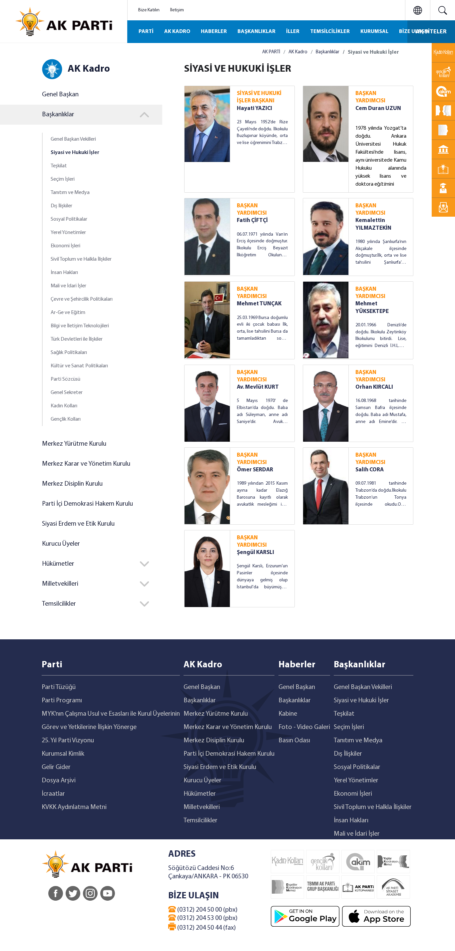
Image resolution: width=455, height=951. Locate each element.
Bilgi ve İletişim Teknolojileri (80, 326)
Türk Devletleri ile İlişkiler (77, 339)
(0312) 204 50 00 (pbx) (206, 910)
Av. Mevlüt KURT (258, 387)
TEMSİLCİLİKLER (330, 31)
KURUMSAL (374, 31)
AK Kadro (297, 52)
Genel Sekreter (67, 392)
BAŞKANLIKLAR (256, 31)
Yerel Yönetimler (68, 232)
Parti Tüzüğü (59, 687)
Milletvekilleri (202, 807)
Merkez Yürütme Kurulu (74, 444)
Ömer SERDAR (255, 470)
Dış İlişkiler (61, 206)
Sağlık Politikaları (69, 352)
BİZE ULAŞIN (414, 31)
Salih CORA (369, 470)
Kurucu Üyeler (61, 544)
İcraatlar (53, 794)
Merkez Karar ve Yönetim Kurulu (86, 464)
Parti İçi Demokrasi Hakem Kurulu (87, 504)
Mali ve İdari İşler (68, 286)
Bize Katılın (149, 10)
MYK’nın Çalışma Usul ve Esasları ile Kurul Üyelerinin (111, 714)
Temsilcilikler (201, 820)
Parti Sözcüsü (65, 379)
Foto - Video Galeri (304, 727)
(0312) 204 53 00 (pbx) (206, 918)
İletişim (177, 10)
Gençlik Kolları (66, 419)
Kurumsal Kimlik (63, 754)
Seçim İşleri (63, 179)
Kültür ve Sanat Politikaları (79, 366)
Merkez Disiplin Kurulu (72, 484)
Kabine (287, 714)
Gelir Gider (56, 767)
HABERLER (214, 31)
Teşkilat (59, 166)
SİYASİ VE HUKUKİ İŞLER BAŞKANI (259, 97)
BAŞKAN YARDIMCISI (370, 97)
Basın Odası (294, 740)
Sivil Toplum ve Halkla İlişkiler (81, 259)
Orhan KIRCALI (374, 387)
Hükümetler (200, 794)
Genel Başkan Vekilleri (73, 139)
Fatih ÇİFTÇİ (252, 220)
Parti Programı (62, 700)
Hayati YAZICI (254, 108)
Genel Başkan (60, 94)
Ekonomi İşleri (65, 246)
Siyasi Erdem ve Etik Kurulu (78, 524)
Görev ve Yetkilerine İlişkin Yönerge (89, 727)
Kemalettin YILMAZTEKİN (373, 224)
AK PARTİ (271, 52)
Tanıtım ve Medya (70, 192)
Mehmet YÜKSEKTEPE (372, 307)
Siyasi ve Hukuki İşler (75, 152)
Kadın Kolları (64, 406)
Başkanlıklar (327, 52)
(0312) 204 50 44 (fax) (206, 928)
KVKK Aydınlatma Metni (74, 807)
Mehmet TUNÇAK (259, 304)
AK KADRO (177, 31)
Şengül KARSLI (255, 552)
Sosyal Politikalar (69, 219)
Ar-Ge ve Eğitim (68, 312)
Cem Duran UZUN (378, 108)
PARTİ (146, 31)
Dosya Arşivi (59, 780)
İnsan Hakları (64, 272)
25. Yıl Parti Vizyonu (68, 740)
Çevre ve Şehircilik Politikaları (82, 299)
